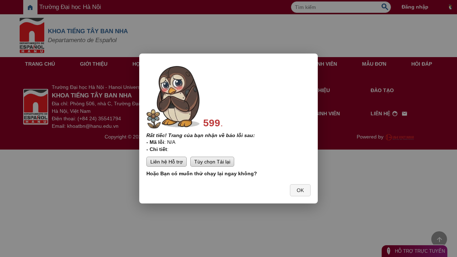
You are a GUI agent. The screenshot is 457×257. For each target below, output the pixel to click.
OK (300, 190)
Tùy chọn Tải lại (212, 162)
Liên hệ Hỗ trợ (166, 162)
